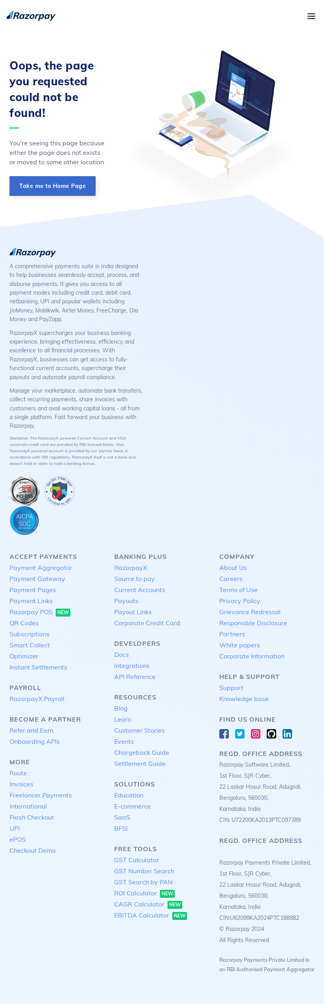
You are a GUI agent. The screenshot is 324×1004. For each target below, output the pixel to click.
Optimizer (23, 656)
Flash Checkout (31, 817)
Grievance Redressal (250, 612)
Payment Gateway (37, 579)
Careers (231, 579)
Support (231, 688)
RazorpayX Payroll (36, 699)
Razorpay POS (39, 612)
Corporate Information (251, 656)
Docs (121, 654)
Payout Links (133, 612)
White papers (239, 645)
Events (124, 741)
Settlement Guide (140, 763)
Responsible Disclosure (253, 623)
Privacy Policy (239, 601)
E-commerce (132, 806)
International (28, 806)
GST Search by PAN (143, 882)
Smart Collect (29, 645)
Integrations (132, 665)
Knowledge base (244, 699)
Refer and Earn (31, 730)
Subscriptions (29, 634)
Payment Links (31, 601)
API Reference (135, 677)
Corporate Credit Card (147, 623)
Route (18, 773)
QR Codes (24, 623)
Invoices (21, 784)
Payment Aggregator (40, 568)
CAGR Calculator (147, 904)
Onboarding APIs (34, 741)
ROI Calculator (143, 893)
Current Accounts (139, 590)
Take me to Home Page (52, 186)
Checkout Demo (32, 850)
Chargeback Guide (141, 752)
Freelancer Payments (40, 795)
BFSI (121, 828)
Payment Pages (32, 590)
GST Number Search (144, 871)
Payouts (126, 601)
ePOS (17, 839)
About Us (233, 568)
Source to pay (134, 579)
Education (128, 795)
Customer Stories (139, 730)
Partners (232, 634)
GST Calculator (136, 860)
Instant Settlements (38, 667)
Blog (121, 708)
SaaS (122, 817)
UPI (14, 828)
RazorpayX (130, 568)
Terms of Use (238, 590)
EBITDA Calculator (149, 915)
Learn (122, 719)
